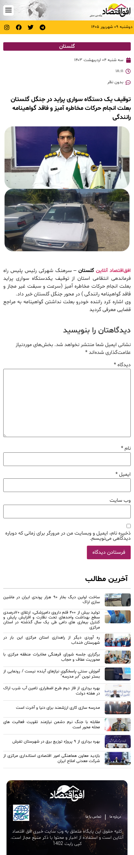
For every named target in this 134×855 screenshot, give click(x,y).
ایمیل (123, 474)
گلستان (67, 46)
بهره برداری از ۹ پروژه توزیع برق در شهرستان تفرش (56, 742)
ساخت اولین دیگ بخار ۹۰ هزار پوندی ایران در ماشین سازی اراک (51, 599)
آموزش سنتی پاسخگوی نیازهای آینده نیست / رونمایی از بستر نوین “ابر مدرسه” (51, 673)
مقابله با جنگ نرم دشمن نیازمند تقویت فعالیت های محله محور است (51, 724)
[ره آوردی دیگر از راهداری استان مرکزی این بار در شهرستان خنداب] (118, 641)
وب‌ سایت (120, 500)
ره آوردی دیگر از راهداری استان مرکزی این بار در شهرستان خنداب (51, 640)
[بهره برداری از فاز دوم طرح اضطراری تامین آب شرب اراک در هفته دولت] (118, 691)
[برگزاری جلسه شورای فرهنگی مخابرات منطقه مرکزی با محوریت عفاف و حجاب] (118, 658)
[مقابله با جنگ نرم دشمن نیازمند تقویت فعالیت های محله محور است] (118, 725)
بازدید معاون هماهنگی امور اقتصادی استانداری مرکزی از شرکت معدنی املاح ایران (51, 758)
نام (126, 448)
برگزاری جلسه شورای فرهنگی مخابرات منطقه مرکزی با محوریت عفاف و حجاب (51, 657)
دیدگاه (122, 365)
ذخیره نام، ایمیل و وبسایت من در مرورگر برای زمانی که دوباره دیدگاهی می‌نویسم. (68, 536)
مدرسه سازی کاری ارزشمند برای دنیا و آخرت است (58, 708)
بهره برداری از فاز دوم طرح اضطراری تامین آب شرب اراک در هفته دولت (51, 690)
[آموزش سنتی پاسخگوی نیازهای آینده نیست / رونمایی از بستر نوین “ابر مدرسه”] (118, 674)
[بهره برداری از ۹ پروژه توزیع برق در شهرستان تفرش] (118, 742)
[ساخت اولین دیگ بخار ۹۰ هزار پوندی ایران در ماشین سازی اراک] (118, 600)
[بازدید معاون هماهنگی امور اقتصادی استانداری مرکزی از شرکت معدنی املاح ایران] (118, 759)
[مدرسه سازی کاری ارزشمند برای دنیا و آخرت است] (118, 708)
